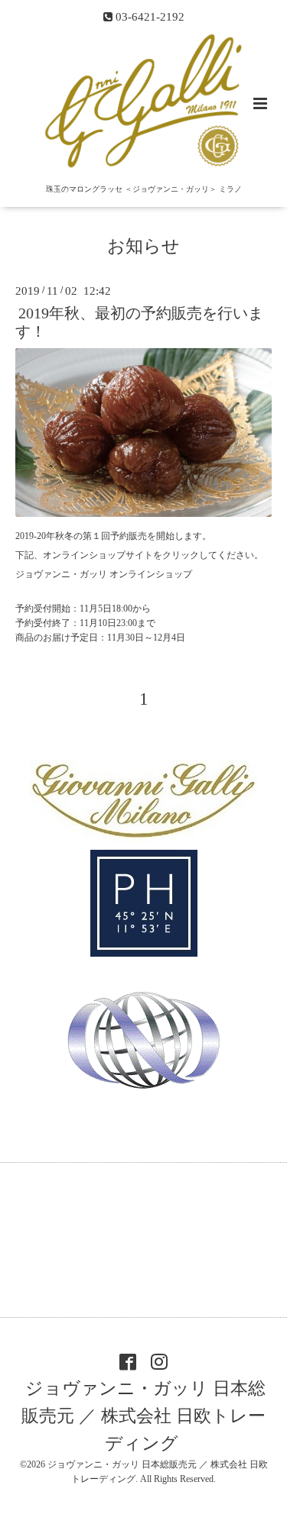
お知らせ (143, 245)
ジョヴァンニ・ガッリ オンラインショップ (103, 574)
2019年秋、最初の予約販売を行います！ (139, 322)
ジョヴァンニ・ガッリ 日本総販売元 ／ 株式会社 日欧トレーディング (143, 1416)
